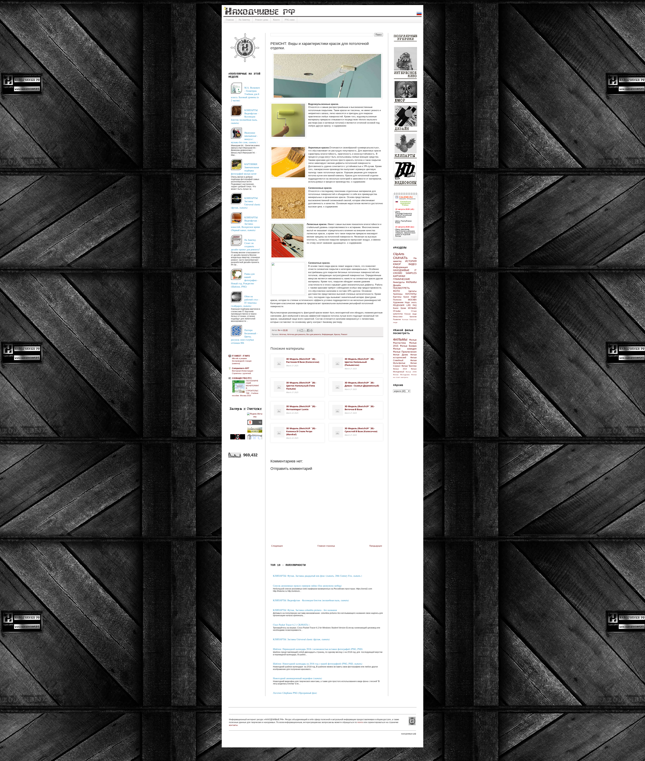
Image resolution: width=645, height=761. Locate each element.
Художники (398, 302)
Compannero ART (240, 368)
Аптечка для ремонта (296, 334)
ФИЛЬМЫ (411, 282)
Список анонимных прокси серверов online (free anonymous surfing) (307, 585)
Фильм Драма (400, 355)
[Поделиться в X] (305, 330)
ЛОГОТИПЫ (411, 294)
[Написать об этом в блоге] (302, 330)
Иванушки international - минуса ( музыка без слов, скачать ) (244, 137)
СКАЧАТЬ (400, 258)
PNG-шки (290, 19)
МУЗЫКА (412, 308)
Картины (397, 297)
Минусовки (397, 317)
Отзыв (414, 311)
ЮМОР (397, 264)
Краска (337, 334)
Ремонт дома (261, 19)
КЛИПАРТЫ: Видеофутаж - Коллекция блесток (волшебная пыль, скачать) (311, 600)
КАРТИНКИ (399, 276)
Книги (276, 19)
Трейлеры (398, 294)
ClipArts (398, 254)
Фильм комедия (405, 348)
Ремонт (344, 334)
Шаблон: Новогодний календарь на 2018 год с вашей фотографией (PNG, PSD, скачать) (317, 663)
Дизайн (397, 285)
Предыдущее (375, 546)
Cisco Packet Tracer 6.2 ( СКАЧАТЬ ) (291, 624)
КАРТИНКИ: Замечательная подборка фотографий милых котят (245, 168)
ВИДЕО (412, 264)
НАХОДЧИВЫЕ (401, 270)
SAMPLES (411, 273)
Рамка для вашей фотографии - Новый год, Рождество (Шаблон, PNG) (244, 280)
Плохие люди (410, 314)
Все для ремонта (313, 334)
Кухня (406, 297)
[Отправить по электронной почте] (298, 330)
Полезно (397, 300)
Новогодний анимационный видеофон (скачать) (297, 678)
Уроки (403, 308)
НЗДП (414, 297)
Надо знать (411, 302)
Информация (327, 334)
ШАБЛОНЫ (398, 314)
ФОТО (396, 291)
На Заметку (244, 19)
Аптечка (282, 334)
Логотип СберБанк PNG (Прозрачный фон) (295, 692)
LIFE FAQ (411, 305)
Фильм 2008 (411, 372)
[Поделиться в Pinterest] (311, 330)
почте (360, 722)
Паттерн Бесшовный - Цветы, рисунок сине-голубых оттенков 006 (244, 336)
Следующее (277, 546)
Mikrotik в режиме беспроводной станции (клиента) (241, 360)
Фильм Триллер (409, 366)
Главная (230, 19)
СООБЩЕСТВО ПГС (242, 378)
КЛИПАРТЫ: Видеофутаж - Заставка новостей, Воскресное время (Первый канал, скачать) (245, 224)
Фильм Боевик (408, 345)
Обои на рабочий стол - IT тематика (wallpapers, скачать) (245, 301)
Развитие (397, 319)
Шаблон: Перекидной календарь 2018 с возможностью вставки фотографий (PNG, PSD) (318, 649)
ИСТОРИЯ (411, 261)
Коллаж (405, 319)
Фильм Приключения (405, 351)
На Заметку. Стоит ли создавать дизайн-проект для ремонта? (245, 244)
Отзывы (397, 311)
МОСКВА (412, 300)
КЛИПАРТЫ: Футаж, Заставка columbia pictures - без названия (305, 610)
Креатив (413, 317)
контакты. (233, 725)
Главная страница (326, 546)
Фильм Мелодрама (401, 375)
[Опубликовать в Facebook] (308, 330)
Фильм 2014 (400, 369)
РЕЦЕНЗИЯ (398, 305)
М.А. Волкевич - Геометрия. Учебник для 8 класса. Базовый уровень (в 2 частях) (245, 94)
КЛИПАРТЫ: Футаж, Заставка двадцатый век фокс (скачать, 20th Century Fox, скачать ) (317, 575)
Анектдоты (399, 282)
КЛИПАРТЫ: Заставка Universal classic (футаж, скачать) (301, 639)
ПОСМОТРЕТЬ (401, 288)
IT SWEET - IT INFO (241, 356)
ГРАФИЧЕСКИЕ (401, 279)
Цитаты (412, 291)
